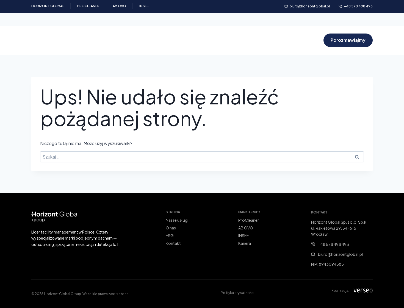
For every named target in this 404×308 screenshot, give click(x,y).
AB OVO (119, 6)
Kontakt (307, 40)
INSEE (144, 6)
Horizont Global (47, 6)
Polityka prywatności (237, 293)
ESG (224, 40)
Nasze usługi (175, 40)
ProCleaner (88, 6)
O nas (205, 40)
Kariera (281, 40)
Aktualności (251, 40)
